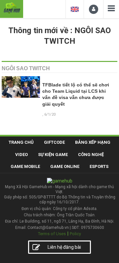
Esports (99, 166)
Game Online (64, 166)
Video (21, 154)
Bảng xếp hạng (92, 142)
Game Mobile (25, 166)
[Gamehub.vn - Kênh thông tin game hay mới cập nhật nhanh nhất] (11, 8)
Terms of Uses (52, 233)
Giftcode (54, 142)
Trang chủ (21, 142)
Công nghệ (91, 154)
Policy (75, 233)
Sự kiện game (53, 154)
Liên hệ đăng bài (64, 247)
